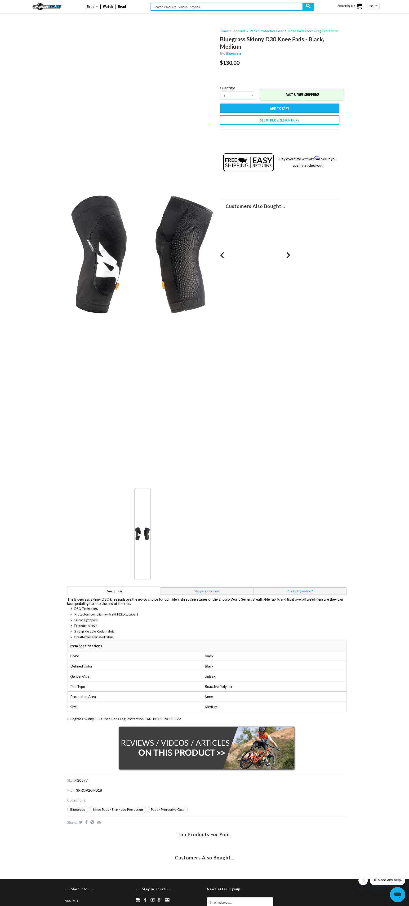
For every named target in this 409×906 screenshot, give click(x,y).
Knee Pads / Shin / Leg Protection (313, 31)
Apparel (239, 31)
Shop (91, 6)
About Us (71, 901)
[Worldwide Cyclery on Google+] (160, 900)
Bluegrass (234, 53)
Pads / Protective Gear (267, 31)
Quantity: (227, 88)
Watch (108, 6)
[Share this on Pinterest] (91, 822)
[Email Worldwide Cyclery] (167, 900)
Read (122, 6)
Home (224, 31)
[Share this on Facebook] (86, 822)
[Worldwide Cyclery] (47, 6)
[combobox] (232, 7)
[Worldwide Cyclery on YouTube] (153, 900)
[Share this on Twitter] (80, 822)
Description (114, 591)
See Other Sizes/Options (279, 120)
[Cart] (360, 6)
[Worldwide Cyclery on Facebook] (145, 900)
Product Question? (300, 591)
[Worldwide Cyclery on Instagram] (138, 900)
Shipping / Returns (206, 591)
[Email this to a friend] (98, 822)
